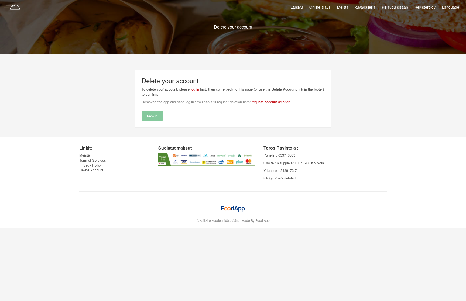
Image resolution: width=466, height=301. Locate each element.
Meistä (342, 7)
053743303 (286, 155)
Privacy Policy (90, 165)
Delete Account (91, 169)
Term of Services (92, 160)
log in (195, 89)
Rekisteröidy (425, 7)
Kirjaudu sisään (395, 7)
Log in (152, 115)
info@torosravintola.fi (280, 178)
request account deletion (271, 101)
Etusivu (296, 7)
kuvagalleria (365, 7)
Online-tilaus (320, 7)
